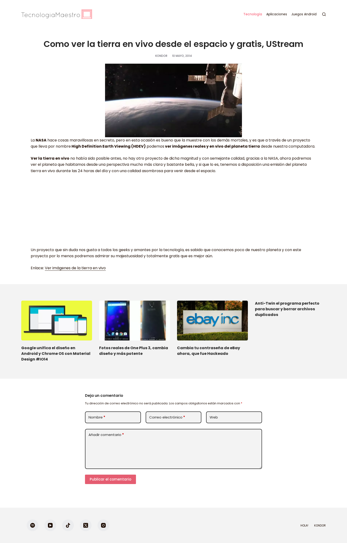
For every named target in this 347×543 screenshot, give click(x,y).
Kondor (320, 525)
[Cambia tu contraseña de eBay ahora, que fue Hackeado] (212, 320)
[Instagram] (103, 525)
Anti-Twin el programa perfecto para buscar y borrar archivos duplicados (287, 309)
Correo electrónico (167, 417)
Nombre (97, 417)
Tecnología (252, 14)
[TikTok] (68, 525)
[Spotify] (32, 525)
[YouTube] (50, 525)
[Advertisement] (173, 213)
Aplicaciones (276, 14)
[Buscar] (324, 14)
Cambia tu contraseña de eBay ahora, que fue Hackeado (208, 350)
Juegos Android (304, 14)
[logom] (56, 14)
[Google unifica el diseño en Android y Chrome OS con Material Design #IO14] (56, 320)
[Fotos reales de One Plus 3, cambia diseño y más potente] (134, 320)
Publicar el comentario (110, 479)
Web (214, 417)
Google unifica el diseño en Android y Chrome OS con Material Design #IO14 (55, 353)
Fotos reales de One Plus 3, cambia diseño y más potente (133, 350)
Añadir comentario (106, 434)
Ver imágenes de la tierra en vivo (75, 268)
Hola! (304, 525)
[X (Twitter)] (86, 525)
